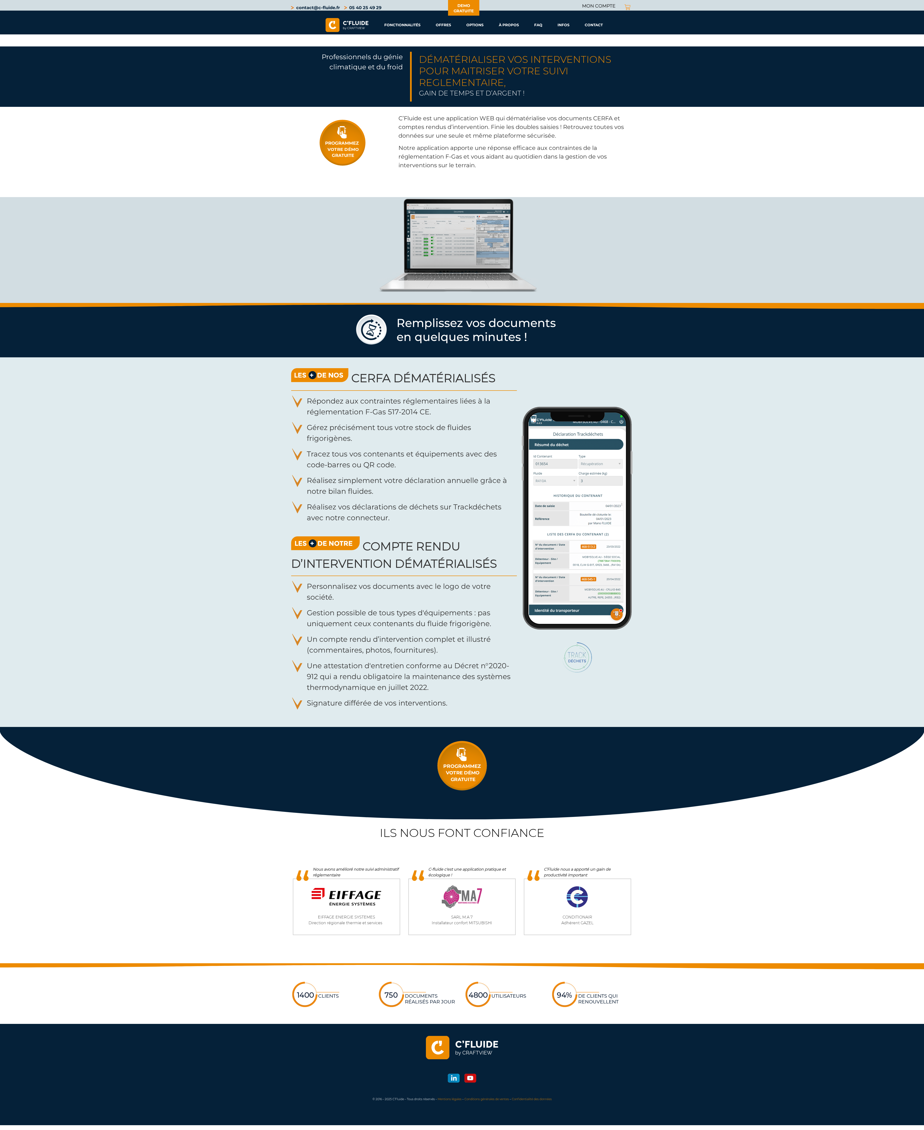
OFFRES (443, 25)
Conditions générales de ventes (486, 1099)
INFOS (564, 25)
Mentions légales (450, 1099)
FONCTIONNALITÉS (402, 25)
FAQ (538, 25)
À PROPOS (509, 25)
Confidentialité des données (532, 1099)
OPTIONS (475, 25)
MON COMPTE (599, 6)
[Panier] (627, 7)
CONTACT (594, 25)
